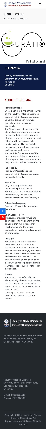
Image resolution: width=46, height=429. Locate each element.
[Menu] (40, 4)
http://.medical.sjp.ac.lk (20, 293)
